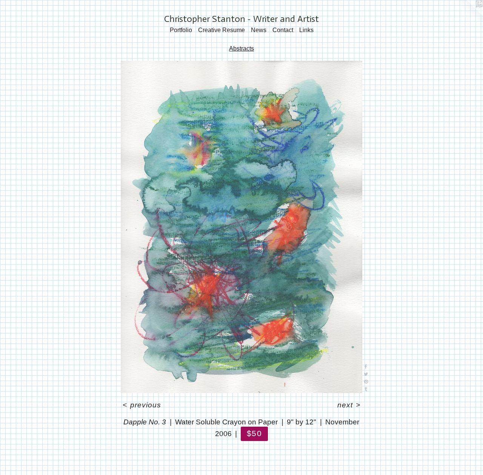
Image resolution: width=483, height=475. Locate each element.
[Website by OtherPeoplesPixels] (468, 15)
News (258, 30)
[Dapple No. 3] (241, 227)
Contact (282, 30)
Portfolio (181, 30)
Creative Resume (221, 30)
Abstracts (241, 48)
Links (306, 30)
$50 (254, 433)
